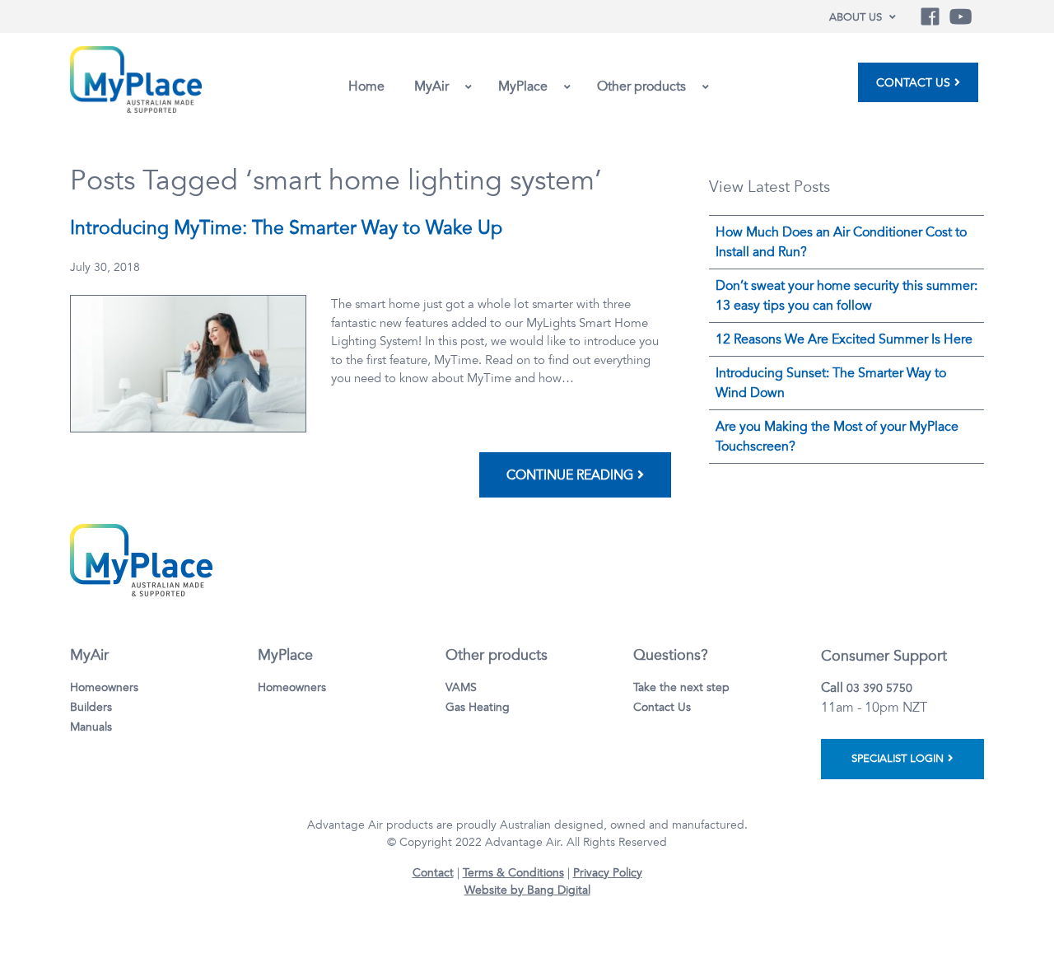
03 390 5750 (879, 688)
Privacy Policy (607, 873)
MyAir (431, 86)
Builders (91, 707)
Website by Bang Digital (527, 890)
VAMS (461, 687)
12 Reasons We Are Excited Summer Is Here (844, 339)
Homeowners (104, 687)
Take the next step (681, 687)
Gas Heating (477, 707)
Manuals (91, 727)
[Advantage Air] (136, 78)
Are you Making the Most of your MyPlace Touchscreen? (837, 436)
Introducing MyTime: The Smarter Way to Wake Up (286, 228)
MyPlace (523, 86)
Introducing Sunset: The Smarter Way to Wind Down (831, 383)
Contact (433, 873)
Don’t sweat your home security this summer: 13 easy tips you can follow (846, 296)
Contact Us (913, 83)
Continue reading (569, 475)
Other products (641, 86)
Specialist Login (897, 758)
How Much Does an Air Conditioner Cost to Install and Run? (841, 242)
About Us (855, 17)
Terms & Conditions (513, 873)
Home (366, 86)
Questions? (670, 654)
